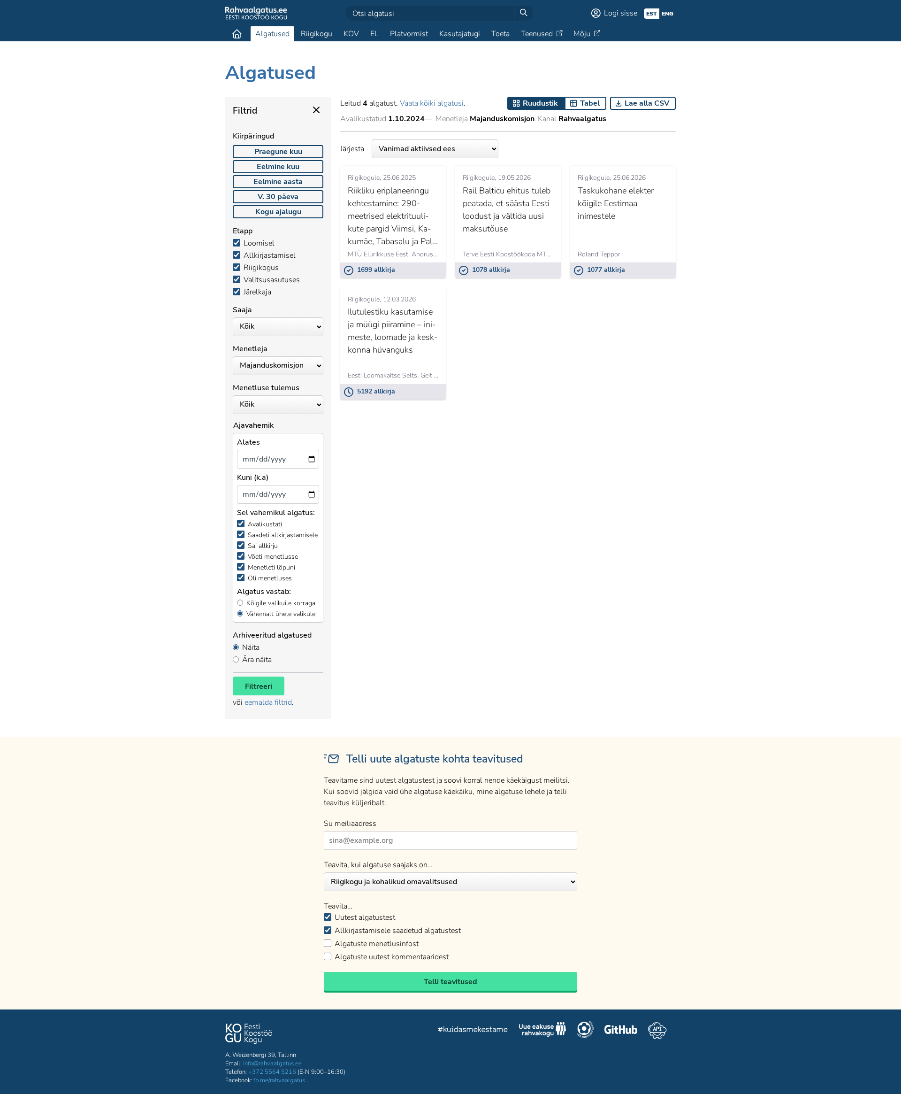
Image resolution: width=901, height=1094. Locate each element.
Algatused (272, 34)
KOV (351, 34)
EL (374, 34)
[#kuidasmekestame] (473, 1031)
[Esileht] (237, 33)
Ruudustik (540, 103)
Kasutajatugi (459, 34)
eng (667, 13)
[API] (657, 1030)
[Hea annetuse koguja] (585, 1030)
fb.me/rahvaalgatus (279, 1080)
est (651, 13)
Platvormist (409, 34)
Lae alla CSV (647, 103)
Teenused (537, 34)
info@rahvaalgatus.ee (272, 1063)
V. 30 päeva (278, 197)
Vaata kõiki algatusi (432, 103)
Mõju (581, 34)
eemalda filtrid (268, 702)
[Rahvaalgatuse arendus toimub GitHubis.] (620, 1030)
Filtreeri (258, 686)
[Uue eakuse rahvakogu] (542, 1030)
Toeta (500, 34)
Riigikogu (316, 34)
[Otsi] (523, 13)
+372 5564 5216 (272, 1072)
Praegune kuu (278, 151)
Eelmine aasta (278, 182)
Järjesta (352, 149)
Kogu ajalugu (278, 212)
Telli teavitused (450, 982)
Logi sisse (620, 13)
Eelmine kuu (278, 167)
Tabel (590, 103)
